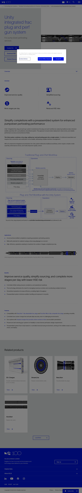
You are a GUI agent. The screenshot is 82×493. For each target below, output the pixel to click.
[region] (41, 56)
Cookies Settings (23, 58)
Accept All (58, 58)
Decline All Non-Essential (45, 58)
